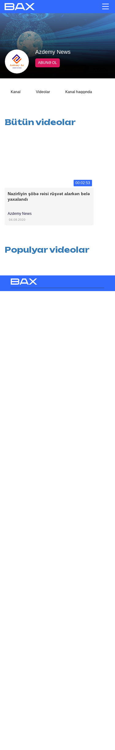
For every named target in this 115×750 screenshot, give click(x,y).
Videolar (43, 92)
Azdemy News (20, 213)
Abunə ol (47, 63)
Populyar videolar (47, 250)
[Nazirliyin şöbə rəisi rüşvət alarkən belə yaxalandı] (49, 160)
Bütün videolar (40, 122)
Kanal (16, 92)
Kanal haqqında (78, 92)
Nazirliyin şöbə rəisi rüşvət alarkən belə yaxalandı (49, 196)
